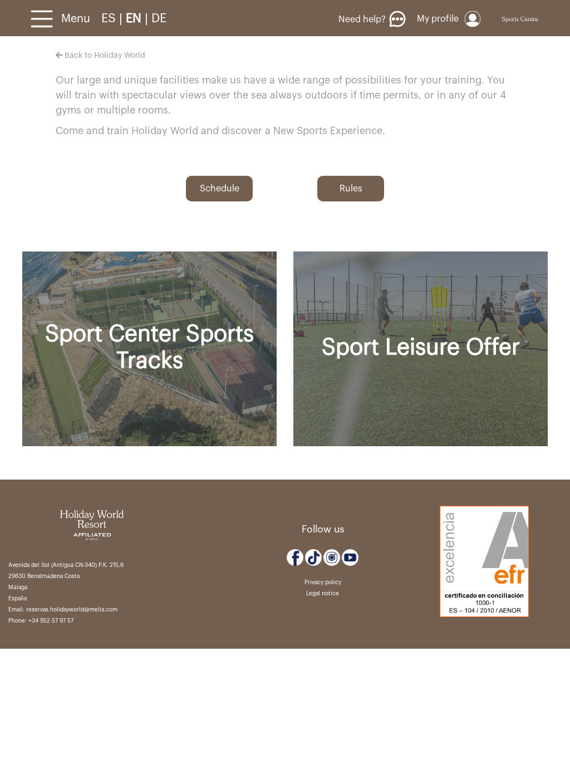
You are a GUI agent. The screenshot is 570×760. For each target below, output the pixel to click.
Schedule (219, 188)
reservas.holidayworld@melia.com (71, 610)
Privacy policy (322, 582)
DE (158, 18)
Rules (351, 188)
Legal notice (322, 593)
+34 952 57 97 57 (50, 621)
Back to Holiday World (103, 56)
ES (110, 18)
